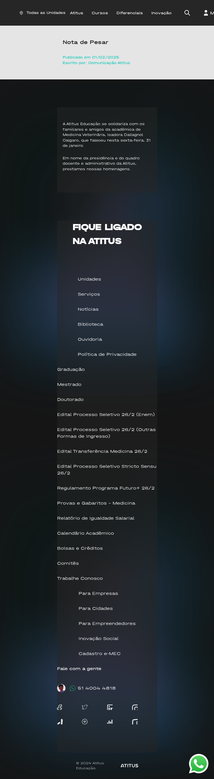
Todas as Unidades (45, 13)
